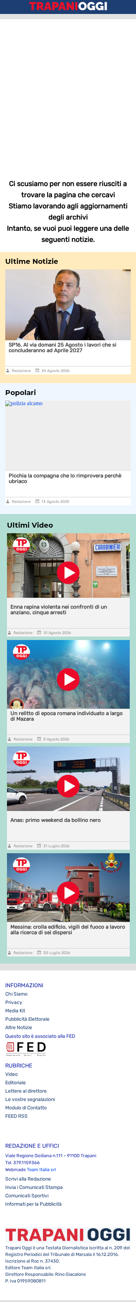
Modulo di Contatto (26, 1108)
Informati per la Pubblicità (33, 1204)
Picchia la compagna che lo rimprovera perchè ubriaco (65, 478)
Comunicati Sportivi (26, 1196)
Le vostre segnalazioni (30, 1099)
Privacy (13, 1002)
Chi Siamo (16, 994)
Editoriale (15, 1083)
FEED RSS (16, 1116)
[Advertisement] (68, 94)
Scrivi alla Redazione (28, 1179)
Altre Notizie (18, 1028)
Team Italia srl (41, 1169)
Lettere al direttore (26, 1091)
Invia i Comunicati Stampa (34, 1187)
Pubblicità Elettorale (27, 1019)
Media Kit (15, 1011)
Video (11, 1074)
